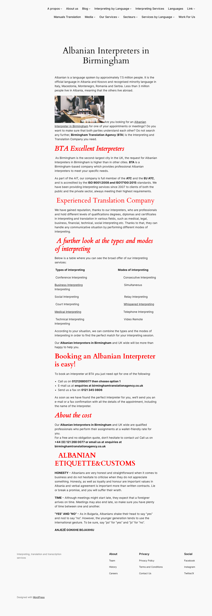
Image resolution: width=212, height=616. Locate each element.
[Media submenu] (94, 17)
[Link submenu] (194, 8)
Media (89, 17)
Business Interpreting (69, 285)
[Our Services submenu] (118, 17)
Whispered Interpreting (139, 304)
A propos (53, 8)
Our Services (108, 17)
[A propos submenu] (61, 8)
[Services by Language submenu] (174, 17)
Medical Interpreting (68, 311)
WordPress (39, 597)
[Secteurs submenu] (137, 17)
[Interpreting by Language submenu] (131, 8)
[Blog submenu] (89, 8)
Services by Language (157, 17)
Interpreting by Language (111, 8)
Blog (85, 8)
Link (190, 8)
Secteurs (129, 17)
